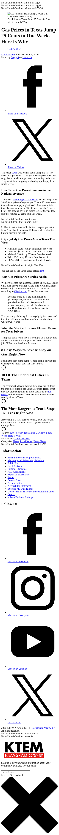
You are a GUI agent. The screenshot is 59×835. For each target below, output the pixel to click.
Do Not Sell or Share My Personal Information (31, 491)
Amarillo (25, 438)
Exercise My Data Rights (20, 488)
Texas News (40, 441)
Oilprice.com (20, 291)
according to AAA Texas (25, 199)
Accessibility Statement (19, 486)
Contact (11, 494)
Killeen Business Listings (20, 497)
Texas (14, 172)
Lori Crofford (8, 54)
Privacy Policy (15, 483)
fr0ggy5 (15, 57)
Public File (13, 463)
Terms (11, 477)
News (16, 441)
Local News (26, 441)
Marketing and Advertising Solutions (26, 460)
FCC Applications (16, 471)
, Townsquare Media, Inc (42, 728)
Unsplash (27, 57)
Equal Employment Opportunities (24, 457)
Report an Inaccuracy (18, 474)
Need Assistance (16, 466)
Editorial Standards (17, 469)
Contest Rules (14, 480)
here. (41, 270)
